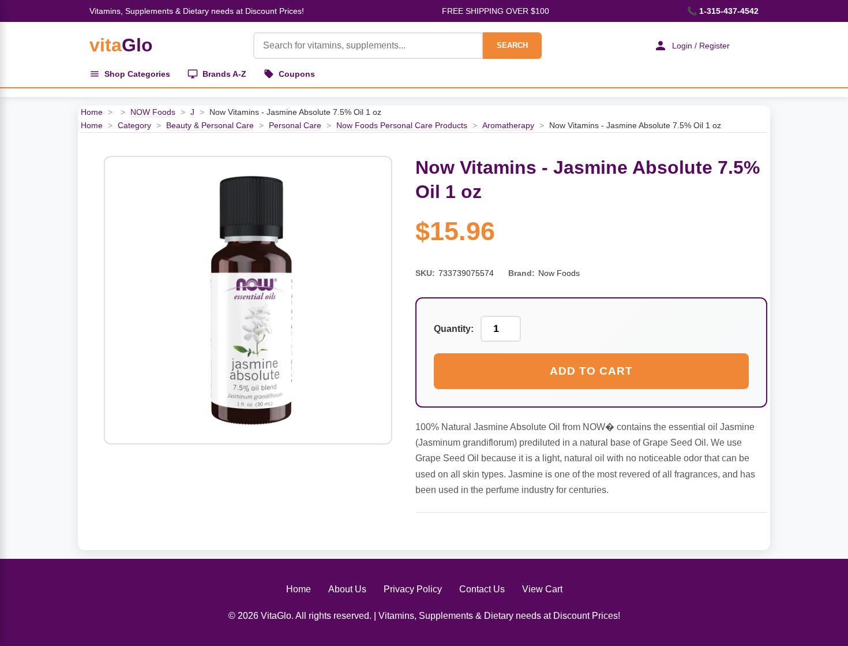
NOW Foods (152, 112)
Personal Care (295, 125)
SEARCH (512, 45)
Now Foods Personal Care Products (401, 125)
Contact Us (482, 589)
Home (92, 112)
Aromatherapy (508, 125)
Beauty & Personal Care (210, 125)
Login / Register (701, 45)
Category (134, 125)
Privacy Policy (413, 589)
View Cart (542, 589)
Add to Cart (591, 371)
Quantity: (454, 329)
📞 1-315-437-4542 (723, 11)
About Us (347, 589)
